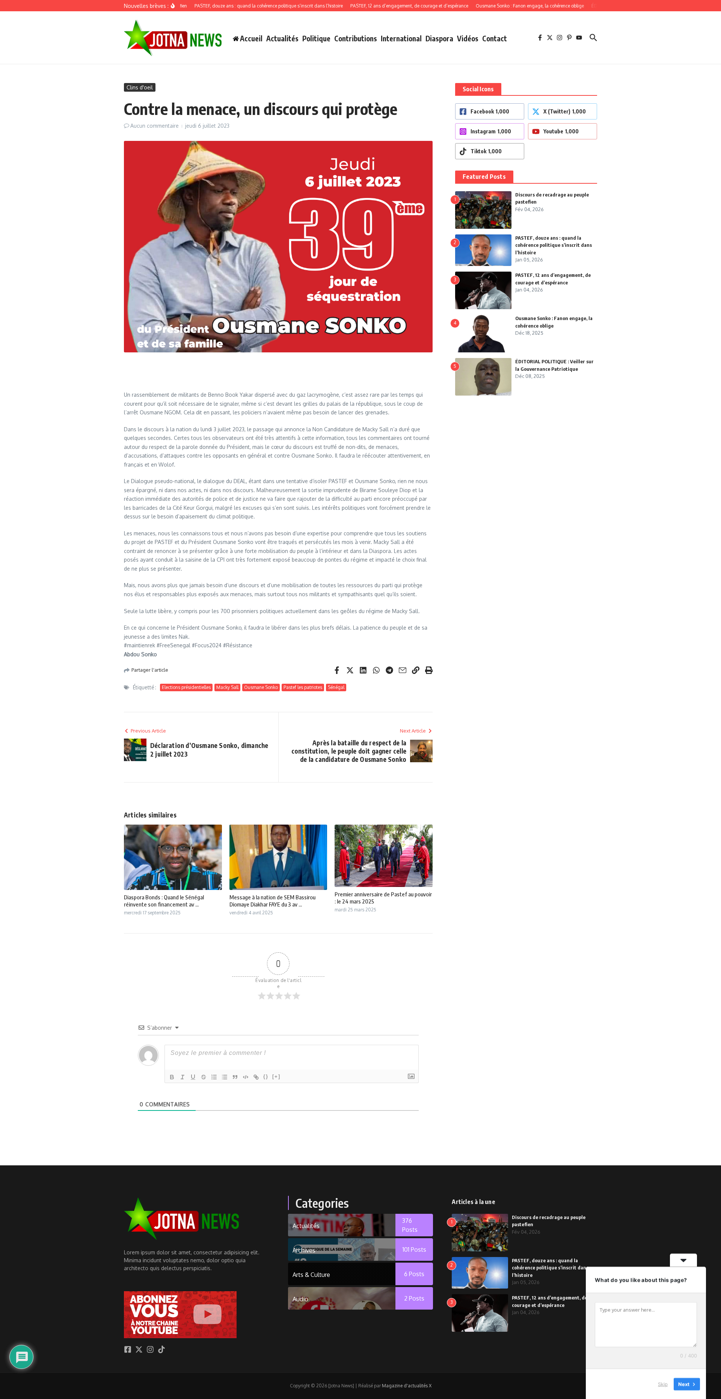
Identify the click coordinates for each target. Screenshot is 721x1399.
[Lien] (256, 1077)
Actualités (282, 38)
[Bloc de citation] (235, 1077)
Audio (300, 1299)
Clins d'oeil (140, 87)
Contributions (355, 38)
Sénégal (336, 687)
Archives (304, 1250)
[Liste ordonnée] (214, 1077)
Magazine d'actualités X (406, 1385)
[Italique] (182, 1077)
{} (265, 1076)
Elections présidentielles (186, 687)
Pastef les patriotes (303, 687)
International (401, 38)
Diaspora (439, 38)
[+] (276, 1076)
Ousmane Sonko (261, 687)
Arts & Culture (311, 1274)
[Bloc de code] (245, 1077)
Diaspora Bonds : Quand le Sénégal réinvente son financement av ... (164, 901)
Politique (316, 38)
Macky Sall (227, 687)
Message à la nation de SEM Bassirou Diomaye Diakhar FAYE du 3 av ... (272, 901)
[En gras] (172, 1077)
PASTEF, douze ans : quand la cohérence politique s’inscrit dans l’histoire (553, 245)
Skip (663, 1384)
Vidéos (467, 38)
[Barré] (203, 1077)
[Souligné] (193, 1077)
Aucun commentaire (154, 125)
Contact (494, 38)
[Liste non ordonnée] (224, 1077)
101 (414, 1249)
